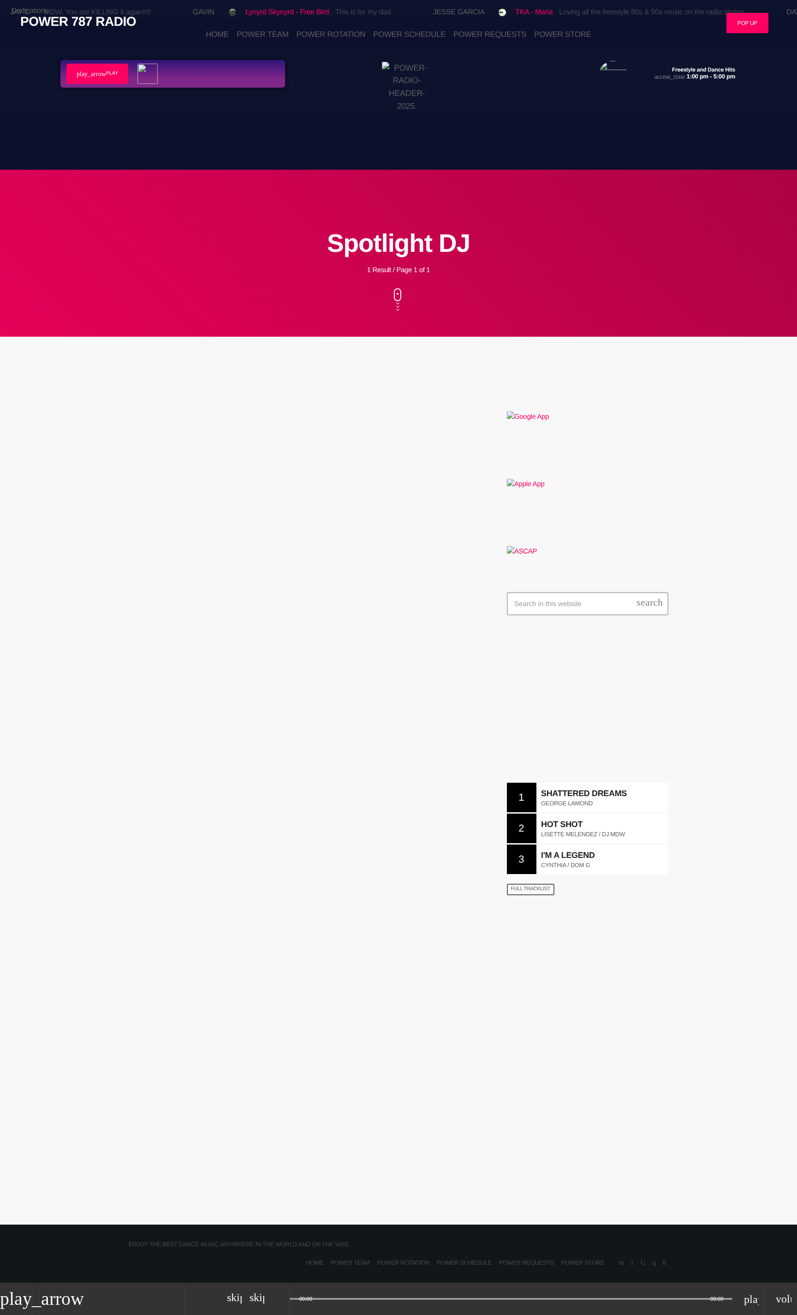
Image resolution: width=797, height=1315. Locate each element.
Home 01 (529, 950)
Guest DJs (169, 698)
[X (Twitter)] (632, 1263)
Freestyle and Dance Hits (579, 717)
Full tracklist (530, 889)
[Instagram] (653, 1263)
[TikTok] (643, 1263)
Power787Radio (542, 1044)
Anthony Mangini (218, 720)
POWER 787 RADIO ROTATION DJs (579, 1091)
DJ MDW (565, 997)
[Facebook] (664, 1263)
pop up (747, 23)
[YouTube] (621, 1263)
